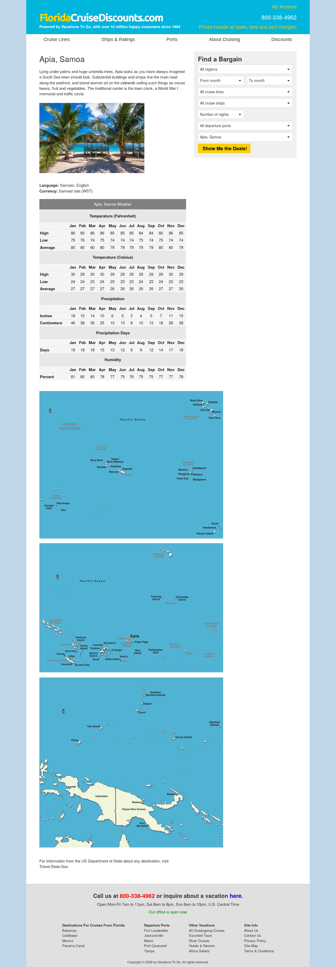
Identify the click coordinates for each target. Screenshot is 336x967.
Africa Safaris (199, 950)
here (236, 896)
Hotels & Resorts (202, 945)
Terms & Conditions (259, 950)
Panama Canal (73, 945)
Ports (171, 39)
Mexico (67, 940)
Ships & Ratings (118, 39)
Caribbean (69, 935)
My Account (284, 6)
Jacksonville (153, 935)
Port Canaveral (155, 945)
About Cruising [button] (224, 39)
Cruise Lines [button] (57, 39)
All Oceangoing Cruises (207, 930)
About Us (251, 930)
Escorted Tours (200, 935)
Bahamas (69, 930)
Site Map (251, 945)
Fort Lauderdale (156, 930)
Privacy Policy (255, 940)
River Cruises (199, 940)
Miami (148, 940)
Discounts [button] (281, 39)
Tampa (149, 950)
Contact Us (252, 935)
